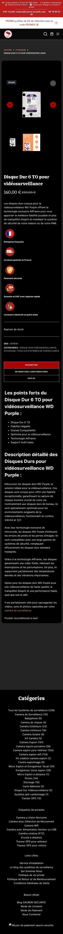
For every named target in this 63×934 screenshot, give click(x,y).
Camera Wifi (31, 825)
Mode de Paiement (31, 910)
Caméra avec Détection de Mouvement (31, 821)
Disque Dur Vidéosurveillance (38, 347)
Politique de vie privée (31, 875)
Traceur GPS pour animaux (31, 841)
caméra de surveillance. (18, 610)
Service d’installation (31, 863)
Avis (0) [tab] (31, 378)
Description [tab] (31, 365)
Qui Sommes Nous (31, 871)
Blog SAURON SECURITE (31, 902)
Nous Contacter (31, 914)
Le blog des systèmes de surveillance (31, 867)
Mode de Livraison (31, 906)
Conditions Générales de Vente (31, 883)
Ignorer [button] (56, 23)
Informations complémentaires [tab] (31, 372)
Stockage (10, 351)
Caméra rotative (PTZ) (31, 833)
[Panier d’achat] (51, 33)
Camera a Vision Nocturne (31, 817)
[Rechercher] (45, 34)
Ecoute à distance (31, 837)
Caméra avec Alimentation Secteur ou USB (31, 829)
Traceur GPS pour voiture (31, 845)
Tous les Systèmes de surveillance (38, 351)
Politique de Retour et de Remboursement (31, 879)
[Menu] (57, 34)
